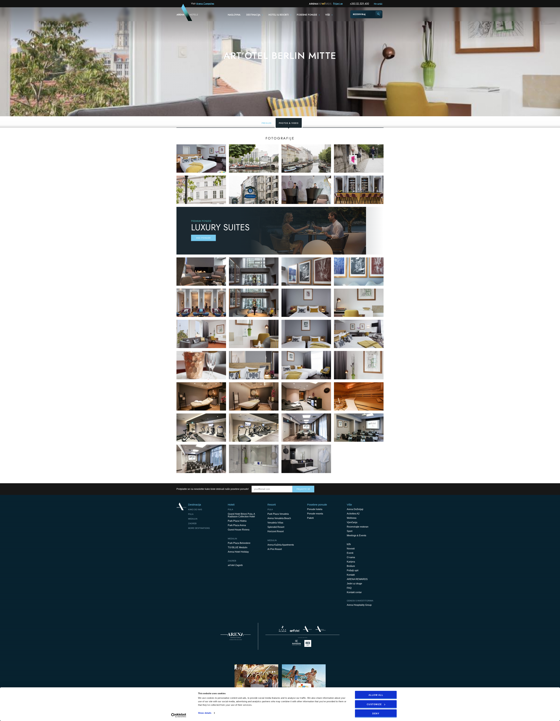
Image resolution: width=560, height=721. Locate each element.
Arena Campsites (205, 3)
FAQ (349, 588)
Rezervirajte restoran (357, 526)
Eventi (350, 553)
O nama (351, 557)
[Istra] (256, 683)
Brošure (351, 566)
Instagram (381, 489)
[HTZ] (304, 683)
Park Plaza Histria (237, 521)
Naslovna (234, 14)
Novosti (351, 548)
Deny (375, 713)
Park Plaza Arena (237, 525)
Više (327, 14)
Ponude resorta (315, 513)
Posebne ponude (307, 14)
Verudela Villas (275, 522)
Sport (349, 531)
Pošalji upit (352, 570)
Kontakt (351, 575)
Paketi (310, 518)
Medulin (192, 519)
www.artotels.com (294, 630)
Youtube (375, 489)
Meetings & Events (356, 535)
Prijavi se (338, 3)
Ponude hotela (314, 509)
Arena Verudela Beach (279, 518)
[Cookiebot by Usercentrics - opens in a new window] (178, 715)
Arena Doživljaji (355, 509)
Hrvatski (378, 4)
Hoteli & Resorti (278, 14)
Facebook (369, 489)
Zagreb (192, 523)
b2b (349, 544)
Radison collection (296, 643)
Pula (190, 514)
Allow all (376, 695)
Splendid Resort (275, 527)
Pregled (267, 123)
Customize (374, 704)
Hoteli (231, 504)
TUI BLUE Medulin (237, 547)
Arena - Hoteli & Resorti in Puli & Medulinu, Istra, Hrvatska (183, 14)
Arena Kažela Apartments (280, 545)
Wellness (351, 518)
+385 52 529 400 (359, 3)
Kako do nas (195, 509)
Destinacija (253, 14)
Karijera (351, 561)
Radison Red (308, 643)
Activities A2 (353, 513)
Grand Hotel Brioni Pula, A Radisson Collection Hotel (241, 515)
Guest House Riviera (238, 529)
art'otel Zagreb (235, 565)
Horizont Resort (275, 531)
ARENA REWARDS (357, 579)
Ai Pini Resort (274, 549)
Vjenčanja (352, 522)
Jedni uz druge (354, 583)
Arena (235, 636)
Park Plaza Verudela (278, 514)
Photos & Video (289, 123)
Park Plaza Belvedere (239, 543)
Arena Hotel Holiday (238, 552)
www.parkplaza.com (282, 629)
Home (181, 506)
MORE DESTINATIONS (199, 528)
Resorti (271, 504)
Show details (204, 713)
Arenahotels (320, 629)
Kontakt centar (354, 592)
